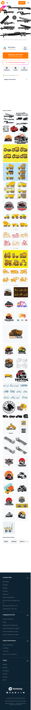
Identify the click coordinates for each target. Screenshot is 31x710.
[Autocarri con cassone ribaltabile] (15, 176)
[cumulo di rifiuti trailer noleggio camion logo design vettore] (9, 507)
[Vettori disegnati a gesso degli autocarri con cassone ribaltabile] (10, 339)
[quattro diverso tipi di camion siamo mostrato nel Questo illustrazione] (15, 529)
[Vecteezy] (2, 3)
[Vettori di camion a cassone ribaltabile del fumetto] (15, 295)
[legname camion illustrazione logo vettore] (9, 229)
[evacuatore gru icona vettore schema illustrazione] (9, 364)
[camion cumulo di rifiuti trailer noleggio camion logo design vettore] (9, 475)
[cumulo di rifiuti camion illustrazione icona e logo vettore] (9, 575)
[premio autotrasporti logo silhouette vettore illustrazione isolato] (9, 437)
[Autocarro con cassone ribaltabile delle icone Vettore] (15, 213)
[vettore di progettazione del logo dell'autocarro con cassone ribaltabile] (15, 407)
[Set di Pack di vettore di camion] (15, 195)
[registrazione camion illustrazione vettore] (8, 149)
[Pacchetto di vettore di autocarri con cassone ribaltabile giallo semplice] (15, 314)
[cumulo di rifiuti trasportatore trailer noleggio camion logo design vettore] (10, 161)
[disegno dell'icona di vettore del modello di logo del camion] (9, 391)
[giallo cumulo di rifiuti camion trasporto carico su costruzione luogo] (21, 462)
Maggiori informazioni (10, 78)
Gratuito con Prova (15, 55)
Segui (25, 49)
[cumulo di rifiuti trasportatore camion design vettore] (12, 140)
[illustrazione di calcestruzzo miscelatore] (9, 520)
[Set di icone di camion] (15, 491)
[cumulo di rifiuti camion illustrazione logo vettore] (9, 242)
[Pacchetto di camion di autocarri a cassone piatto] (15, 258)
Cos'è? (17, 75)
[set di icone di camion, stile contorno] (9, 463)
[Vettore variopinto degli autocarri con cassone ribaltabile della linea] (15, 277)
